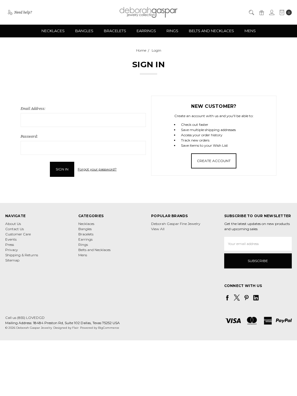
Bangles (84, 30)
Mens (250, 30)
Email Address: (33, 108)
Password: (29, 136)
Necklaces (53, 30)
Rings (172, 30)
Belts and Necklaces (211, 30)
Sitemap (12, 260)
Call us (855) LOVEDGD (25, 317)
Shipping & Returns (21, 255)
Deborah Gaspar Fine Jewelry (175, 223)
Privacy (11, 250)
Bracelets (115, 30)
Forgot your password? (97, 169)
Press (9, 244)
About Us (13, 223)
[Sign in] (271, 12)
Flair (75, 328)
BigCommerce (108, 328)
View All (157, 229)
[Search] (251, 12)
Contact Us (14, 229)
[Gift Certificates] (261, 12)
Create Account (214, 161)
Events (11, 239)
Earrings (146, 30)
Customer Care (18, 234)
